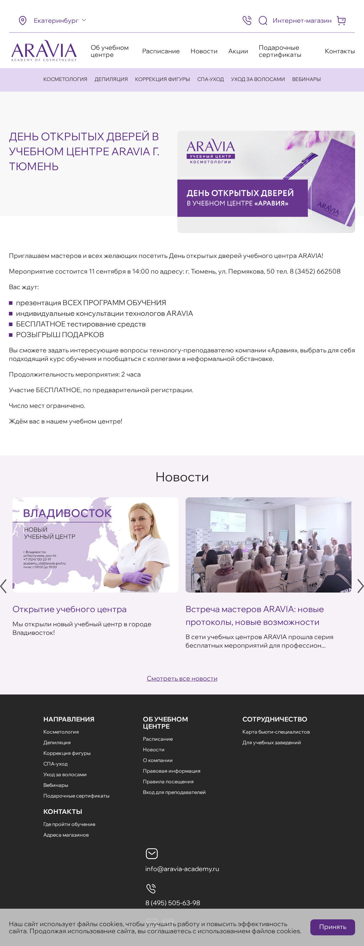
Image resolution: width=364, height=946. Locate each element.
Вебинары (306, 79)
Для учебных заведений (271, 742)
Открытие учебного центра (69, 609)
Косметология (65, 79)
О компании (158, 760)
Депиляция (111, 79)
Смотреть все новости (182, 678)
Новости (204, 51)
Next (361, 586)
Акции (238, 51)
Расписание (161, 51)
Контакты (340, 51)
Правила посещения (168, 781)
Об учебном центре (110, 51)
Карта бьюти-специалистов (276, 732)
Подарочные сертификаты (280, 51)
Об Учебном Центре (165, 722)
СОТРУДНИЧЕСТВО (274, 719)
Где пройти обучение (69, 824)
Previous (3, 586)
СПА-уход (210, 79)
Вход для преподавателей (174, 792)
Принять (332, 927)
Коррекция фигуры (162, 79)
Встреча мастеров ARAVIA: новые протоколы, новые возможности (255, 615)
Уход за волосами (258, 79)
